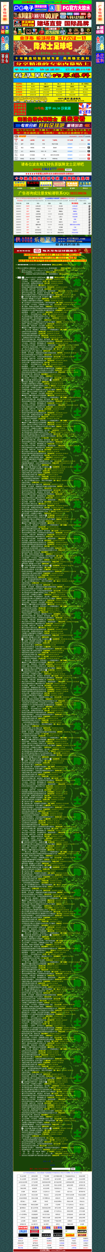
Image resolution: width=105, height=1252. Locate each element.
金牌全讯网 (82, 1214)
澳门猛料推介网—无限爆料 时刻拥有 (34, 767)
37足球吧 (57, 1204)
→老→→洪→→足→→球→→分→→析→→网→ (38, 1153)
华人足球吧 (23, 1179)
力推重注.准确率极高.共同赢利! (32, 300)
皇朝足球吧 (33, 92)
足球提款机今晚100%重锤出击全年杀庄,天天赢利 (38, 322)
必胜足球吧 (82, 1217)
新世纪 (72, 86)
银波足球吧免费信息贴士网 (31, 335)
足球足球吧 (58, 1195)
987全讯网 (82, 1211)
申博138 (59, 86)
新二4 (72, 84)
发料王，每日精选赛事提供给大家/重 (34, 579)
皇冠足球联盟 (23, 1198)
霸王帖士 (23, 1201)
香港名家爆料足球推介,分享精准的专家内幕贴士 (38, 295)
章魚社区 (46, 1195)
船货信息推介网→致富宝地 (31, 374)
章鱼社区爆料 (34, 1204)
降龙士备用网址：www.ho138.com (33, 272)
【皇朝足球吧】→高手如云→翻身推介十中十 (37, 614)
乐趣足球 (34, 1221)
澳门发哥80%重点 (28, 645)
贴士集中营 (34, 1224)
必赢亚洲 (46, 86)
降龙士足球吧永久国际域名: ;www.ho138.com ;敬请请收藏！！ (39, 268)
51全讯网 (23, 1211)
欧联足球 (34, 1191)
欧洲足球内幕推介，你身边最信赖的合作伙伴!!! (38, 571)
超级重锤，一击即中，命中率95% (33, 279)
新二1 (32, 84)
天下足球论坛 (70, 1204)
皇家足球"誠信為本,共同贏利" (32, 471)
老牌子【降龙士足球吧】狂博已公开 (34, 324)
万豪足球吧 (46, 1221)
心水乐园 (23, 1185)
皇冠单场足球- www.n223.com (32, 1149)
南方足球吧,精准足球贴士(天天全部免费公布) (37, 434)
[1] (51, 1161)
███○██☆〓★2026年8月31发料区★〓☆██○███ (35, 277)
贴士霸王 (46, 1224)
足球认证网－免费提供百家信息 (32, 283)
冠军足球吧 (34, 1179)
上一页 (48, 1161)
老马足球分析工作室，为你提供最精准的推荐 (37, 357)
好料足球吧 (46, 92)
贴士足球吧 (46, 95)
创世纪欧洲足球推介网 (29, 475)
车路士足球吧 (58, 1185)
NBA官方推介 (46, 1214)
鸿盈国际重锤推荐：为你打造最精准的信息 (36, 463)
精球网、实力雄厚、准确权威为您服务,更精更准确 (39, 353)
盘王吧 (46, 1204)
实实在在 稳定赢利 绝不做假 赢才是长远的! (36, 1155)
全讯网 (23, 1191)
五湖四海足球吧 (70, 1182)
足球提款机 (70, 1214)
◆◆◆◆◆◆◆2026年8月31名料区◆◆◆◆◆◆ (34, 265)
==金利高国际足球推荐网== (31, 478)
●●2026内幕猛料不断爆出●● (31, 1134)
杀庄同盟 (85, 89)
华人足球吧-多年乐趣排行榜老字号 (33, 991)
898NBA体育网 (70, 1195)
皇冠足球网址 (58, 1201)
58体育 (46, 1201)
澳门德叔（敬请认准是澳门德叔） (33, 306)
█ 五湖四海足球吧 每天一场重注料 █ (34, 515)
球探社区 (57, 1214)
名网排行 (69, 1221)
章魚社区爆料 (82, 1195)
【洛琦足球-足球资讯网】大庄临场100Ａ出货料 (38, 347)
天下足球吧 (34, 1182)
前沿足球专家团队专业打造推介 (32, 355)
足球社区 (23, 1217)
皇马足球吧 (82, 1221)
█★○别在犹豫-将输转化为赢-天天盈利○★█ (36, 297)
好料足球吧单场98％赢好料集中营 (33, 407)
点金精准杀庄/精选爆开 (29, 333)
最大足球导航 (34, 1208)
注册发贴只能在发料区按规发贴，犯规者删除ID (42, 274)
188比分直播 (34, 1198)
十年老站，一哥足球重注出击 (32, 281)
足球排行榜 (33, 95)
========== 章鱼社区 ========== (33, 788)
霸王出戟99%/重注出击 (29, 285)
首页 (44, 1161)
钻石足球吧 (59, 89)
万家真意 (85, 95)
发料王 (72, 92)
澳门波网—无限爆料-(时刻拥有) (32, 469)
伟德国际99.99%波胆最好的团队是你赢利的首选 (38, 310)
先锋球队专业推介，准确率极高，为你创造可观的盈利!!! (41, 1147)
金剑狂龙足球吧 (23, 1182)
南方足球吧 (58, 1179)
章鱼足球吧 (72, 95)
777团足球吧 (57, 1221)
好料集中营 (23, 1224)
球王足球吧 (46, 1179)
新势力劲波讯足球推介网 (30, 1001)
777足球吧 (59, 92)
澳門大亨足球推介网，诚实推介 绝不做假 (36, 293)
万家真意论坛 (58, 1188)
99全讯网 (82, 1198)
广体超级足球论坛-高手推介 (31, 337)
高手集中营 (82, 1191)
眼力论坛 (69, 1191)
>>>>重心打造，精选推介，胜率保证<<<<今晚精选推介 (40, 329)
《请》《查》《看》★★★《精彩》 (34, 1151)
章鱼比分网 (70, 1201)
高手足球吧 (34, 1185)
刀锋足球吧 (23, 1188)
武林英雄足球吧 (46, 1182)
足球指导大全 (82, 1188)
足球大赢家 (70, 1217)
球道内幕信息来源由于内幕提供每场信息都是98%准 (39, 308)
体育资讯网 (70, 1198)
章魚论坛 (82, 1201)
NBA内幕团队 (23, 1204)
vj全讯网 (23, 1221)
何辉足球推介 (26, 482)
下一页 (56, 1161)
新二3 (59, 84)
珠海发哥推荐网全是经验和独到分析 (34, 287)
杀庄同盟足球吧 (58, 1176)
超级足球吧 (58, 1217)
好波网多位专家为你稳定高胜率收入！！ (35, 950)
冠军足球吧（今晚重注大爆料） (32, 320)
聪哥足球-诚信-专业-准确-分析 (32, 351)
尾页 (60, 1161)
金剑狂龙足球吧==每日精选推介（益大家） (36, 318)
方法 (80, 1173)
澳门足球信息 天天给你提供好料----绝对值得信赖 (38, 302)
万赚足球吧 (70, 1224)
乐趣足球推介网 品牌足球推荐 (32, 473)
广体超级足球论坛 (70, 1176)
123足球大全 (46, 1191)
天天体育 (57, 1191)
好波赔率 (34, 1188)
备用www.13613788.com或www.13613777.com (37, 270)
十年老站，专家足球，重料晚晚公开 (34, 343)
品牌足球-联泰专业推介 (30, 331)
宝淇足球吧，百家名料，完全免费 (33, 326)
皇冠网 (34, 1201)
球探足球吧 (70, 1211)
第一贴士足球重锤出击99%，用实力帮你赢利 (37, 349)
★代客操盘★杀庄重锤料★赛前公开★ (35, 316)
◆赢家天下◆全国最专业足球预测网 (34, 328)
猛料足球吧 (70, 1185)
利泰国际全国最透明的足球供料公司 (34, 542)
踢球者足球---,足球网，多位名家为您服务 (36, 1012)
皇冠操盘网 (34, 1214)
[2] (53, 1161)
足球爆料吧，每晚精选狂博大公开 (33, 687)
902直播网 (34, 1211)
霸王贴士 (85, 92)
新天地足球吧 (58, 1182)
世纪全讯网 (34, 1195)
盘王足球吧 (23, 1195)
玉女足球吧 (82, 1179)
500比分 (70, 1188)
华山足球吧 (72, 89)
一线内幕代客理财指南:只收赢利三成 (34, 1140)
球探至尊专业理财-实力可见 (31, 476)
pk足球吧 (69, 1179)
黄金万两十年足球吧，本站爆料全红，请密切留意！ (39, 291)
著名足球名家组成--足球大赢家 (32, 569)
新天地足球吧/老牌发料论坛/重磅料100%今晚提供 (38, 436)
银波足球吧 (59, 95)
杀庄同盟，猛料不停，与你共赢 (32, 289)
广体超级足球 (46, 89)
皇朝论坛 (32, 89)
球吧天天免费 (46, 1217)
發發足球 (57, 1198)
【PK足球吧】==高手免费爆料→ (33, 908)
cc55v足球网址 (23, 1214)
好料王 (58, 1224)
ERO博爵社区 (46, 1198)
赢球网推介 (23, 1208)
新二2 (46, 84)
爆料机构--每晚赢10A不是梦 (31, 299)
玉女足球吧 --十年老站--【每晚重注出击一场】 (37, 304)
